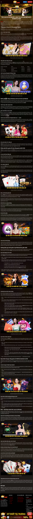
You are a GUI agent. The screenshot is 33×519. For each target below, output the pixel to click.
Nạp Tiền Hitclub (20, 500)
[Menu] (1, 2)
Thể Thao (11, 500)
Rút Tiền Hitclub (20, 501)
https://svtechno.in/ (29, 498)
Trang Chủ (11, 497)
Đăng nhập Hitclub (21, 498)
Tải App (11, 503)
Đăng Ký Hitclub (20, 497)
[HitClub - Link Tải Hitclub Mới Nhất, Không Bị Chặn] (16, 2)
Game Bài (11, 498)
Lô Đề (11, 501)
